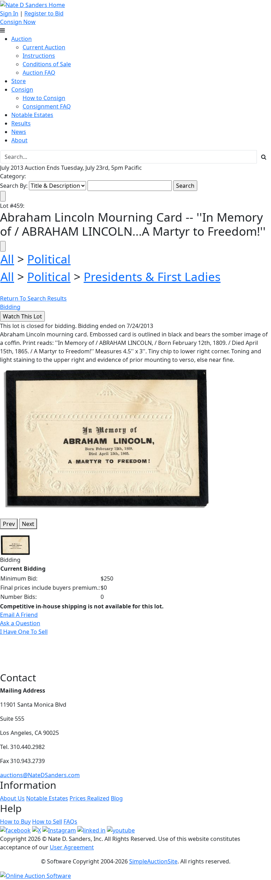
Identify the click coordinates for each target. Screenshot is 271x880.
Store (18, 81)
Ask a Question (20, 623)
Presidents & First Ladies (152, 276)
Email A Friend (19, 615)
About (19, 140)
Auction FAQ (39, 72)
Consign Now (18, 22)
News (18, 132)
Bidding (10, 307)
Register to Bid (44, 13)
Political (49, 259)
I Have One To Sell (24, 632)
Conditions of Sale (47, 64)
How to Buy (15, 821)
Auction (21, 39)
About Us (12, 798)
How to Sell (47, 821)
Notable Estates (32, 115)
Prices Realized (89, 798)
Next (28, 524)
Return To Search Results (33, 298)
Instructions (39, 56)
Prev (9, 524)
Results (21, 123)
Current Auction (44, 47)
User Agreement (72, 847)
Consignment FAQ (47, 106)
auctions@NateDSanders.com (40, 775)
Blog (117, 798)
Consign (22, 89)
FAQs (70, 821)
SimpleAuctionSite (153, 861)
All (7, 259)
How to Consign (44, 98)
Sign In (9, 13)
